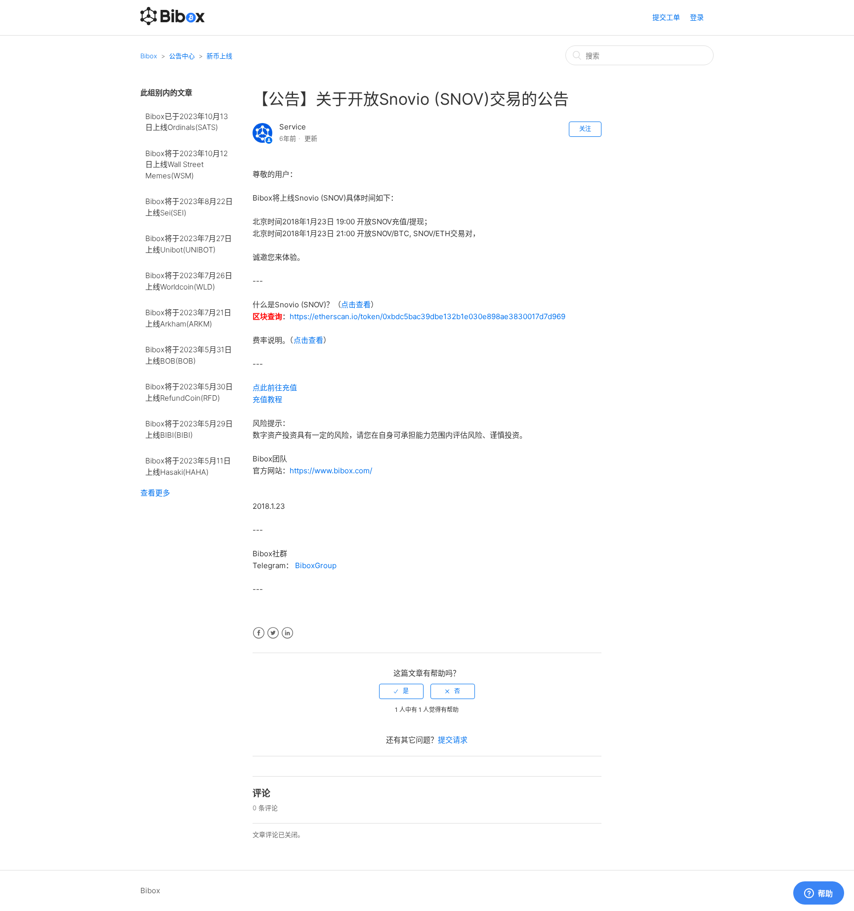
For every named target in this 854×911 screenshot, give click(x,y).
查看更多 (155, 492)
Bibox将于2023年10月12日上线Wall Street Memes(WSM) (186, 164)
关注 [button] (585, 128)
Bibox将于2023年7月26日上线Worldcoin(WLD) (188, 281)
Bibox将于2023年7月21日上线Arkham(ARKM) (188, 318)
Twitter (273, 633)
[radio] (401, 691)
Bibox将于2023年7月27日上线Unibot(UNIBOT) (188, 244)
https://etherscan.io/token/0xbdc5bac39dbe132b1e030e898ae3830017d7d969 (427, 316)
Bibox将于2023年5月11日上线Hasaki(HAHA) (188, 466)
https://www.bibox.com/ (331, 470)
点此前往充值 (275, 387)
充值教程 (267, 399)
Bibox (148, 56)
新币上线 (219, 56)
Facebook (259, 633)
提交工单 (666, 17)
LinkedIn (287, 633)
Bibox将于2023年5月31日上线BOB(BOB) (188, 355)
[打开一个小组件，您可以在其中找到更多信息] (818, 893)
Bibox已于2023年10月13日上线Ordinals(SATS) (186, 122)
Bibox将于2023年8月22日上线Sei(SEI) (189, 207)
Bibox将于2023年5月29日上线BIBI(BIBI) (189, 429)
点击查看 (356, 304)
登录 (697, 17)
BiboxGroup (316, 565)
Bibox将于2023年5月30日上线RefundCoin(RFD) (189, 392)
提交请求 (453, 740)
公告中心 (182, 56)
